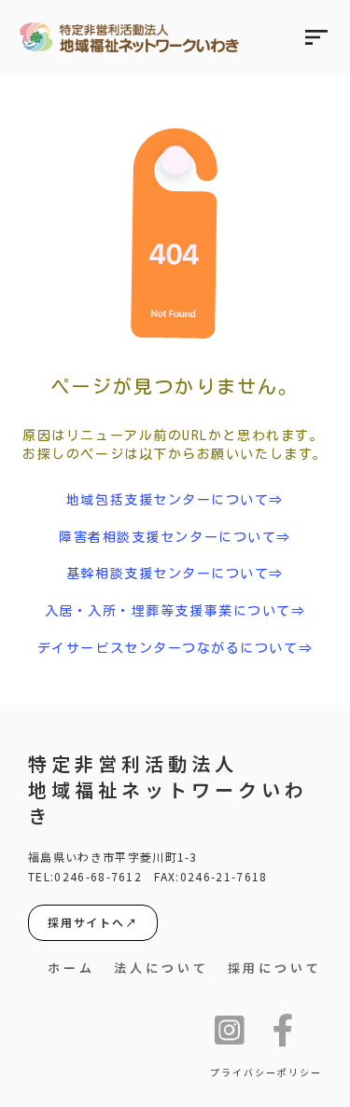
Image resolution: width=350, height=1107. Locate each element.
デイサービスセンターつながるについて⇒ (175, 648)
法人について (161, 968)
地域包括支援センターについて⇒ (175, 499)
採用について (275, 968)
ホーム (71, 968)
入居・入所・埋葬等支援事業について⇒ (175, 610)
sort (316, 37)
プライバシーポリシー (266, 1072)
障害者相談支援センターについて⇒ (175, 537)
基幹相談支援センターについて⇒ (175, 573)
